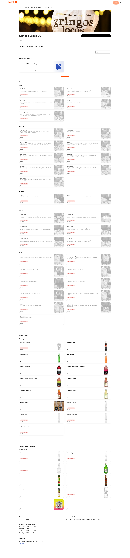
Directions (22, 543)
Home (20, 7)
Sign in (122, 2)
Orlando (27, 7)
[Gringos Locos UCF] (12, 2)
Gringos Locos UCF (36, 7)
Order (96, 35)
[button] (22, 52)
